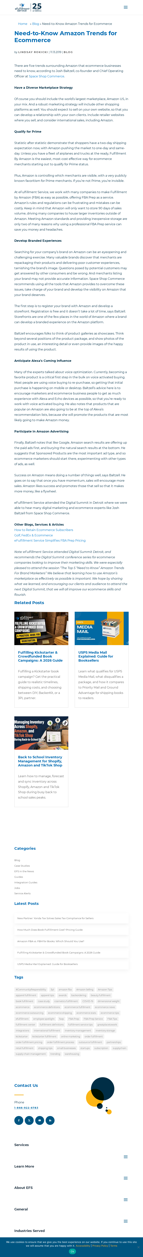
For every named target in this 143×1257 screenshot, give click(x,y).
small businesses (66, 1048)
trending (55, 1054)
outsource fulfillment (90, 1042)
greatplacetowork (107, 1024)
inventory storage (105, 1030)
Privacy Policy (100, 1245)
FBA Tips (112, 1018)
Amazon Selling (84, 989)
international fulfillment (47, 1030)
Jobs (17, 887)
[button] (126, 9)
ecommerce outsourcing (29, 1013)
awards (63, 995)
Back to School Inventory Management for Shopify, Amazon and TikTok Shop (40, 761)
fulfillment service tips (80, 1024)
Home (22, 24)
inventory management (78, 1030)
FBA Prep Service (93, 1018)
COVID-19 (87, 1001)
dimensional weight (109, 1001)
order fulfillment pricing (29, 1042)
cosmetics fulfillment (66, 1001)
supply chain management (31, 1054)
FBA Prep (74, 1018)
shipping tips (45, 1048)
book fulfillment (24, 1001)
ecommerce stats (86, 1013)
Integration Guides (25, 882)
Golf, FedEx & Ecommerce (33, 535)
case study (44, 1001)
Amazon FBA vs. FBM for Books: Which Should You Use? (50, 941)
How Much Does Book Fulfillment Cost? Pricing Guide (50, 929)
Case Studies (22, 865)
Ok (72, 1251)
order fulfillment (94, 1036)
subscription (101, 1048)
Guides (18, 876)
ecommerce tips (110, 1013)
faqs (61, 1018)
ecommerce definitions (47, 1007)
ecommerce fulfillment (77, 1007)
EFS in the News (24, 871)
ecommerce (22, 1007)
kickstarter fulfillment (44, 1036)
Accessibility (83, 1245)
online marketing (70, 1036)
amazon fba (65, 989)
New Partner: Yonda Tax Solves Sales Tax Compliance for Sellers (55, 918)
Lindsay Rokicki (33, 52)
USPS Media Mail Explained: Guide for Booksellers (95, 656)
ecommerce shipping (60, 1013)
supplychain (119, 1048)
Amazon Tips (105, 989)
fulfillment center (25, 1024)
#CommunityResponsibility (31, 989)
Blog (35, 24)
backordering (78, 995)
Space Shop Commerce (46, 76)
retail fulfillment (25, 1048)
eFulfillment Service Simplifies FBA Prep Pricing (50, 540)
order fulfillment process (60, 1042)
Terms (113, 1245)
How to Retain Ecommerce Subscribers (43, 530)
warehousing (72, 1054)
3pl (52, 989)
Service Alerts (22, 893)
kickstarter (22, 1036)
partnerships (114, 1042)
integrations (22, 1030)
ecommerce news (105, 1007)
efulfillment (22, 1018)
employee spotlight (44, 1018)
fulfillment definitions (52, 1024)
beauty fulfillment (101, 995)
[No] (138, 1247)
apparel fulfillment (26, 995)
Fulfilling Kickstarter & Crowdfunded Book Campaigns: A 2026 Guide (40, 656)
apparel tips (47, 995)
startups (85, 1048)
